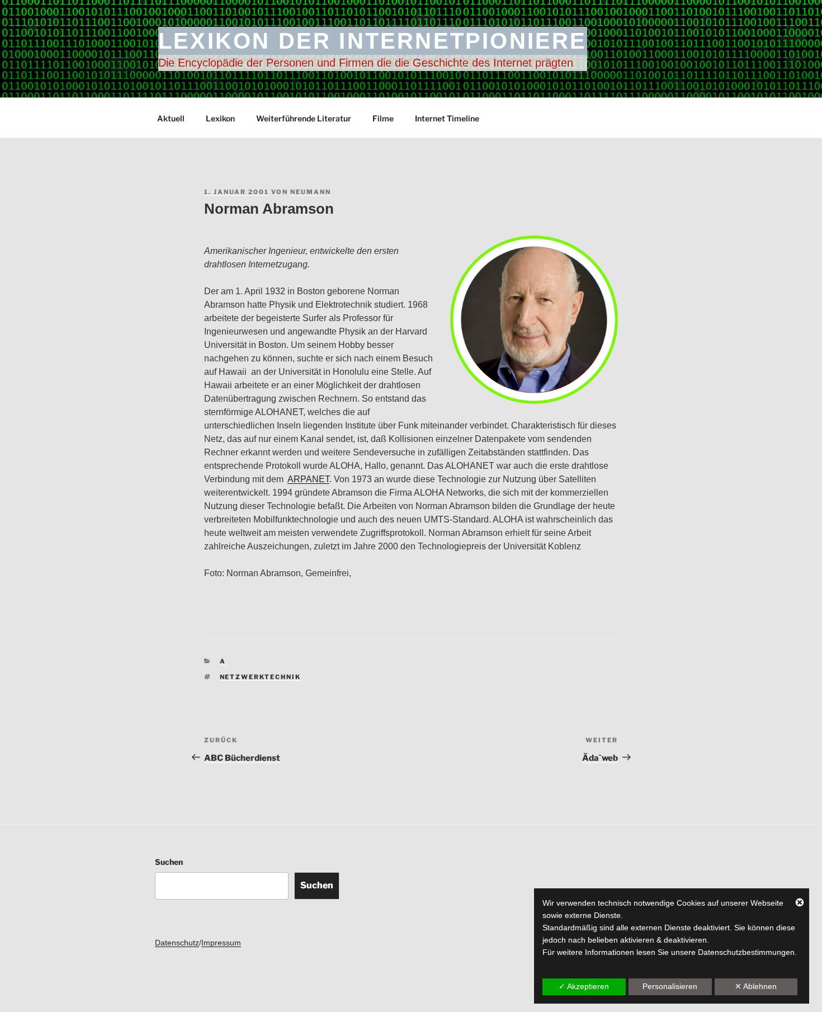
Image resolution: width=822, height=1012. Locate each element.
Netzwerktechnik (260, 677)
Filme (383, 118)
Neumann (310, 192)
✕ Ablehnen (756, 986)
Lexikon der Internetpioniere (372, 41)
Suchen (169, 862)
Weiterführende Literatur (303, 118)
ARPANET (308, 479)
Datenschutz (177, 942)
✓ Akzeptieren (584, 986)
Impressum (221, 942)
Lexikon (220, 118)
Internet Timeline (447, 118)
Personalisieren (670, 986)
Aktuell (171, 118)
